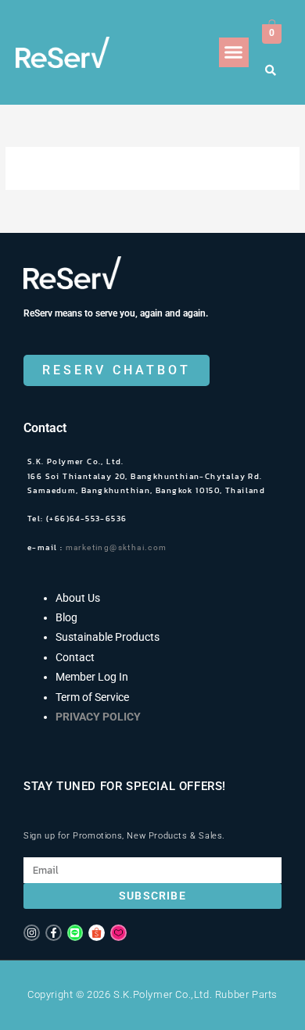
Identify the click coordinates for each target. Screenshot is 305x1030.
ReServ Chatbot (116, 370)
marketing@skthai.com (119, 547)
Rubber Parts (246, 994)
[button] (234, 52)
